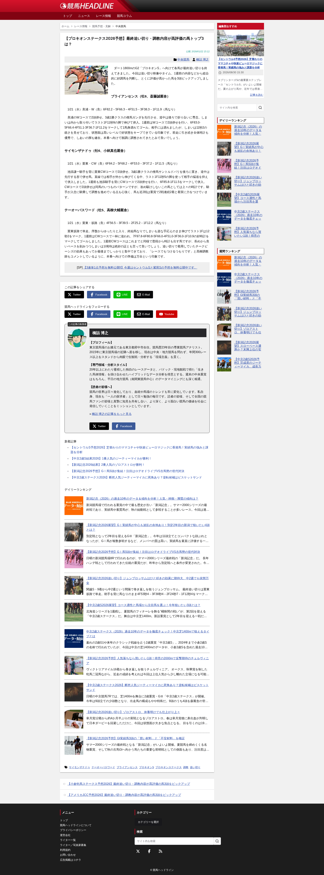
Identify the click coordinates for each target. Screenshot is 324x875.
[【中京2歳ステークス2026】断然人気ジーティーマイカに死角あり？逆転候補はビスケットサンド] (73, 692)
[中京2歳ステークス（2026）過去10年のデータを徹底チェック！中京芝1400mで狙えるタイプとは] (73, 638)
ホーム (65, 26)
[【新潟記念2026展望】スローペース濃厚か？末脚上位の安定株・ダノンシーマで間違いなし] (224, 348)
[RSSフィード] (160, 851)
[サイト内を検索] (260, 107)
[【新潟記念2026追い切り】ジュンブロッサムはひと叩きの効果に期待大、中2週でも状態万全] (73, 585)
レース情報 (80, 26)
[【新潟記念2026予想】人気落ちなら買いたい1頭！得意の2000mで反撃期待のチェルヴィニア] (73, 665)
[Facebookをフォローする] (149, 851)
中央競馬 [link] (121, 26)
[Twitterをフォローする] (138, 851)
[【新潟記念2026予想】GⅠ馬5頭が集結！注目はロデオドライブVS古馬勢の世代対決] (73, 558)
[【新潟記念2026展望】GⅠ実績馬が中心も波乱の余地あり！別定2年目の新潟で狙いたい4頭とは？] (73, 532)
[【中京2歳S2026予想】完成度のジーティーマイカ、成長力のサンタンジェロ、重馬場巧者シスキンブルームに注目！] (224, 364)
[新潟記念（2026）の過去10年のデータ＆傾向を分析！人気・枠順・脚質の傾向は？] (73, 505)
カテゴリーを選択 (148, 821)
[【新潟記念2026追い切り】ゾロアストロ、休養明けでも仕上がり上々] (73, 719)
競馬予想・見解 (101, 26)
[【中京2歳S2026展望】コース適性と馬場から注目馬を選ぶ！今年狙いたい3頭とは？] (73, 612)
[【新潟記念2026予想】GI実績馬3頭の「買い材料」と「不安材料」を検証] (73, 745)
